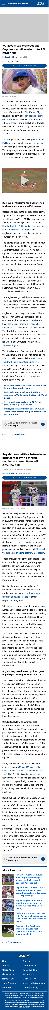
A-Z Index (6, 987)
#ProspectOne (9, 304)
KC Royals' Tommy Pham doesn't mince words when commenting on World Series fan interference (25, 412)
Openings (27, 961)
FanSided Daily (30, 970)
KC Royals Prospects (17, 434)
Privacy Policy (29, 974)
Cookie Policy (29, 978)
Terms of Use (8, 978)
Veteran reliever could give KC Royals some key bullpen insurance (23, 403)
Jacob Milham (11, 57)
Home (4, 434)
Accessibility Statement (34, 983)
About (5, 961)
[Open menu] (3, 3)
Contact (5, 965)
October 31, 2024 (37, 307)
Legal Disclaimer (10, 983)
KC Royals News (15, 942)
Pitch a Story (8, 974)
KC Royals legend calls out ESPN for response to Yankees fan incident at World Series (25, 395)
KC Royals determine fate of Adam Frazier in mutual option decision (25, 386)
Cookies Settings (31, 987)
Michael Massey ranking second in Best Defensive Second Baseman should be (22, 770)
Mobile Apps (8, 970)
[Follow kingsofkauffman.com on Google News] (43, 424)
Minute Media (14, 993)
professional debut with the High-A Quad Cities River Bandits (22, 362)
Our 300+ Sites (30, 965)
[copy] (17, 61)
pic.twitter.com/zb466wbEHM (30, 304)
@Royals (21, 297)
